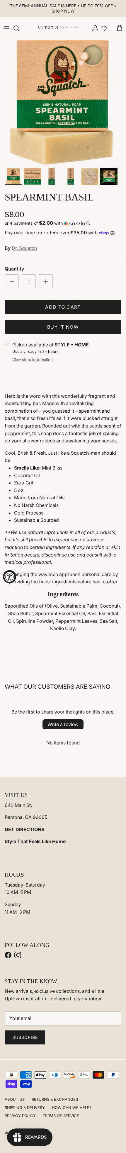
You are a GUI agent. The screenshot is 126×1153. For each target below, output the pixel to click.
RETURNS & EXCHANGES (55, 1099)
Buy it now (63, 327)
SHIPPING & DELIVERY (25, 1107)
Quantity (14, 269)
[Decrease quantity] (12, 281)
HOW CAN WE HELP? (71, 1107)
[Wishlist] (103, 28)
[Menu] (6, 28)
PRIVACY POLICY (20, 1115)
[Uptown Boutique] (58, 28)
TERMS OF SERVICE (61, 1115)
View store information (32, 359)
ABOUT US (15, 1099)
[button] (63, 223)
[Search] (19, 28)
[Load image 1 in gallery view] (63, 102)
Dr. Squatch (24, 248)
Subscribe (25, 1037)
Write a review (63, 724)
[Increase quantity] (46, 281)
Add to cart (63, 307)
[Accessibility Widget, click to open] (9, 576)
